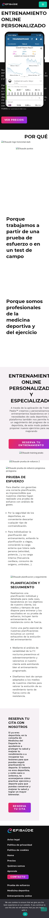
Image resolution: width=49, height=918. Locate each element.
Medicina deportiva (18, 890)
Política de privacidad (19, 845)
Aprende (12, 871)
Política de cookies (18, 850)
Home (10, 855)
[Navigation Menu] (43, 4)
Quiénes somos (16, 866)
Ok (25, 914)
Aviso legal (13, 839)
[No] (44, 909)
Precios (11, 860)
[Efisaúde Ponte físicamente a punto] (10, 4)
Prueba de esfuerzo (18, 885)
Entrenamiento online (19, 896)
